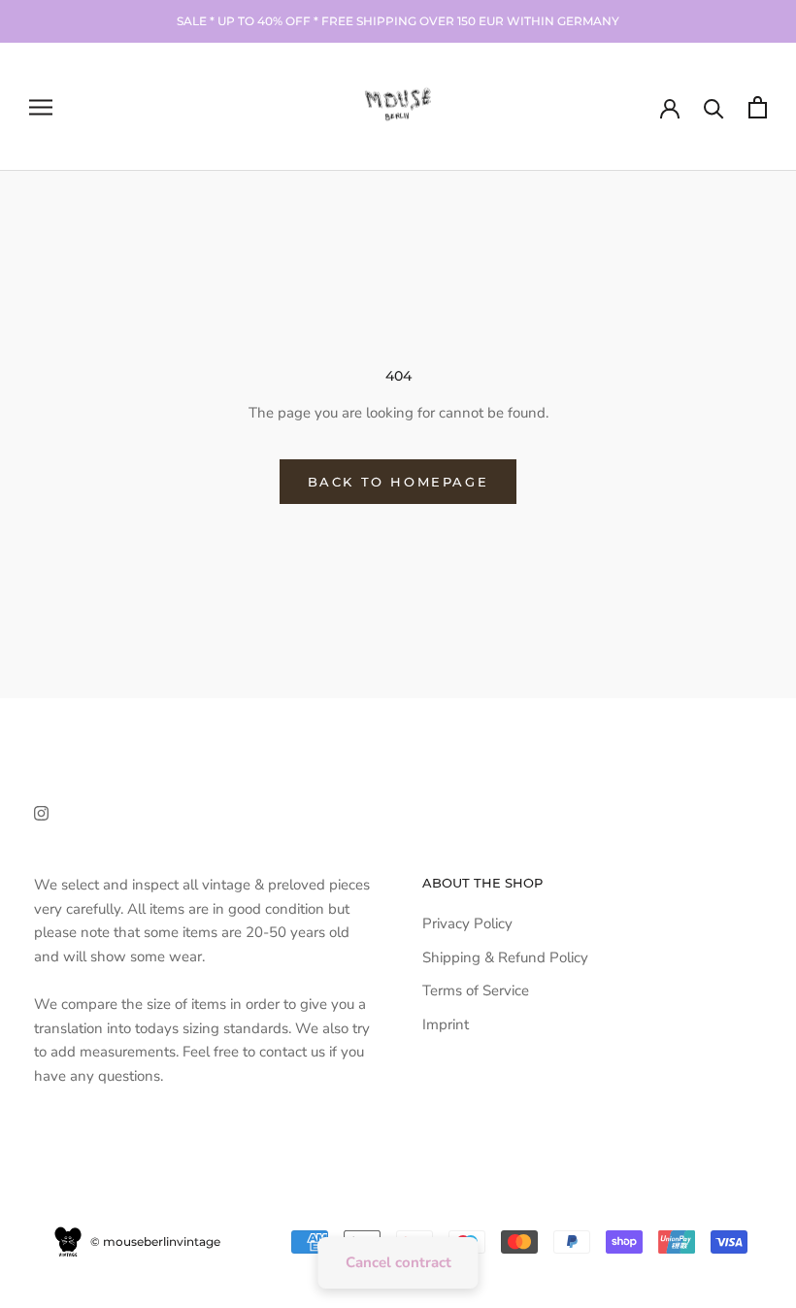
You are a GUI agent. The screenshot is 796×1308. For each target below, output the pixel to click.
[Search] (714, 107)
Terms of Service (475, 990)
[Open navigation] (40, 107)
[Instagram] (41, 812)
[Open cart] (757, 107)
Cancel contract (398, 1262)
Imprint (445, 1024)
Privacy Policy (467, 923)
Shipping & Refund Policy (505, 957)
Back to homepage (398, 481)
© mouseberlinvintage (153, 1241)
